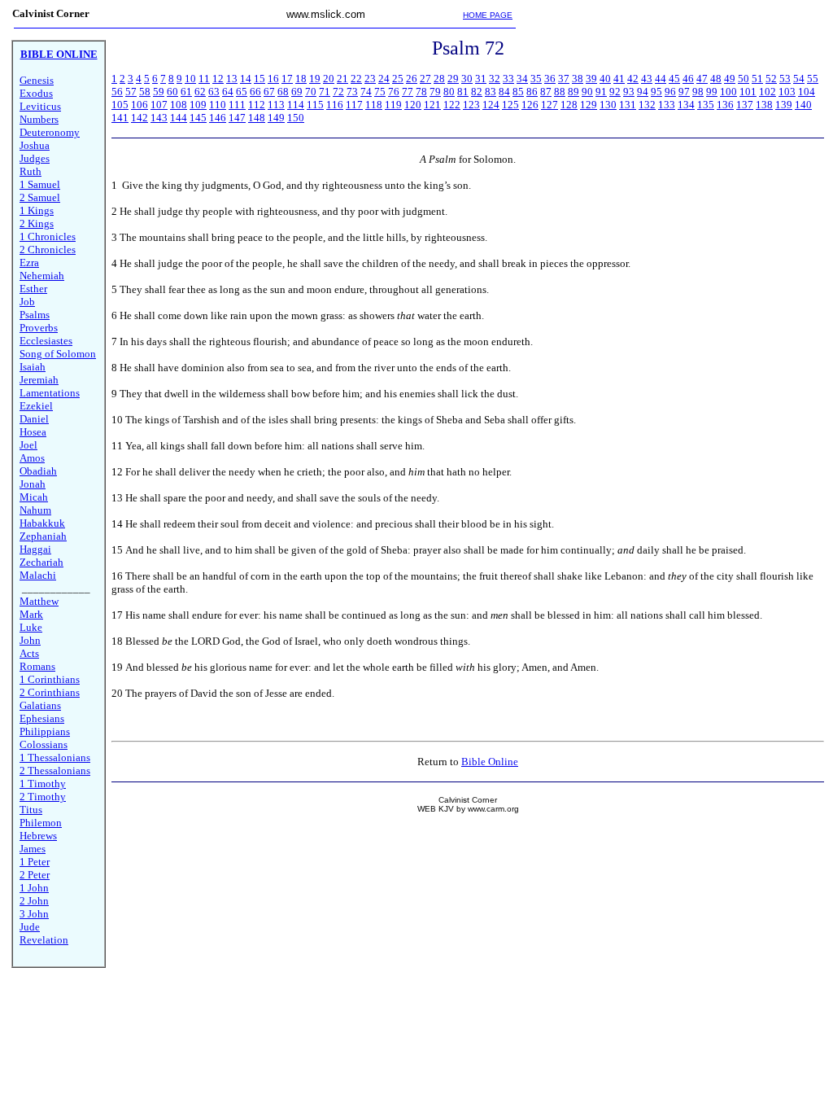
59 (158, 91)
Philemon (41, 822)
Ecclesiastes (46, 341)
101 (748, 91)
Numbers (39, 119)
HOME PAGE (487, 15)
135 (705, 105)
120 (412, 105)
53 (785, 78)
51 (757, 78)
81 (463, 91)
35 (536, 78)
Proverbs (39, 328)
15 (259, 78)
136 (725, 105)
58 (144, 91)
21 (342, 78)
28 (439, 78)
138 (764, 105)
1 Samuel (40, 184)
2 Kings (37, 223)
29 (453, 78)
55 (812, 78)
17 (287, 78)
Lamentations (50, 393)
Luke (31, 627)
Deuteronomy (50, 132)
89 (573, 91)
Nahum (35, 510)
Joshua (35, 145)
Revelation (44, 940)
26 (411, 78)
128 (569, 105)
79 (435, 91)
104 (806, 91)
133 (666, 105)
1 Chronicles (48, 236)
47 (702, 78)
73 (352, 91)
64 (227, 91)
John (30, 640)
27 (425, 78)
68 (283, 91)
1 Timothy (43, 783)
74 (366, 91)
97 (684, 91)
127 (549, 105)
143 (159, 118)
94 (642, 91)
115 (315, 105)
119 (393, 105)
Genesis (37, 80)
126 (530, 105)
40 (605, 78)
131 (627, 105)
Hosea (33, 432)
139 (783, 105)
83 (490, 91)
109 (198, 105)
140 (803, 105)
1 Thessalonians (55, 757)
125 (510, 105)
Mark (31, 614)
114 (295, 105)
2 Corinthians (50, 692)
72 (338, 91)
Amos (32, 458)
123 (471, 105)
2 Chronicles (48, 249)
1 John (34, 888)
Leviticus (40, 106)
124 (490, 105)
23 (370, 78)
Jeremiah (39, 380)
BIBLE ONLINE (59, 54)
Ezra (29, 262)
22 (356, 78)
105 (120, 105)
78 (421, 91)
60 (172, 91)
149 (276, 118)
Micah (34, 497)
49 (729, 78)
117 (354, 105)
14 (245, 78)
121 (432, 105)
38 (577, 78)
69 (297, 91)
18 (301, 78)
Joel (28, 445)
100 (728, 91)
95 (656, 91)
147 (237, 118)
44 (660, 78)
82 (476, 91)
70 (310, 91)
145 (198, 118)
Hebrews (38, 836)
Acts (29, 653)
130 (608, 105)
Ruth (30, 171)
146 (217, 118)
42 (633, 78)
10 (190, 78)
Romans (37, 666)
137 (744, 105)
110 (217, 105)
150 (295, 118)
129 (588, 105)
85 (518, 91)
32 (494, 78)
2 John (34, 901)
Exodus (36, 93)
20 (328, 78)
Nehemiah (42, 275)
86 (532, 91)
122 (451, 105)
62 (200, 91)
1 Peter (35, 862)
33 (508, 78)
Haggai (35, 549)
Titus (31, 809)
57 (131, 91)
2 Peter (35, 875)
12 (218, 78)
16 (273, 78)
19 (315, 78)
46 (688, 78)
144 (178, 118)
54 (799, 78)
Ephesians (42, 718)
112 (256, 105)
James (33, 849)
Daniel (34, 419)
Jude (30, 927)
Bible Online (489, 761)
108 (178, 105)
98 (698, 91)
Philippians (45, 731)
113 (276, 105)
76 (393, 91)
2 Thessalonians (55, 770)
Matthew (39, 601)
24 (384, 78)
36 (550, 78)
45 (674, 78)
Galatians (40, 705)
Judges (35, 158)
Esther (33, 288)
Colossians (44, 744)
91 (601, 91)
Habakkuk (42, 523)
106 (139, 105)
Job (27, 302)
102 (767, 91)
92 (615, 91)
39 (591, 78)
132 (647, 105)
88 (559, 91)
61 (186, 91)
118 (373, 105)
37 (563, 78)
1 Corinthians (50, 679)
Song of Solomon (58, 354)
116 (334, 105)
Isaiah (33, 367)
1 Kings (37, 210)
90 (587, 91)
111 (237, 105)
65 (241, 91)
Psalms (35, 315)
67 (269, 91)
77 (407, 91)
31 (480, 78)
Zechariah (41, 562)
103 (787, 91)
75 (380, 91)
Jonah (33, 484)
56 (117, 91)
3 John (34, 914)
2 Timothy (43, 796)
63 (214, 91)
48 (716, 78)
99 (711, 91)
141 (120, 118)
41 (619, 78)
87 (546, 91)
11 (204, 78)
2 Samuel (40, 197)
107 (159, 105)
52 (771, 78)
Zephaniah (43, 536)
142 (139, 118)
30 (467, 78)
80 (449, 91)
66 (255, 91)
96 (670, 91)
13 (232, 78)
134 (686, 105)
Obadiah (38, 471)
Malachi (38, 575)
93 (629, 91)
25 (397, 78)
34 (522, 78)
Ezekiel (36, 406)
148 (256, 118)
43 (646, 78)
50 (743, 78)
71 (324, 91)
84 (504, 91)
